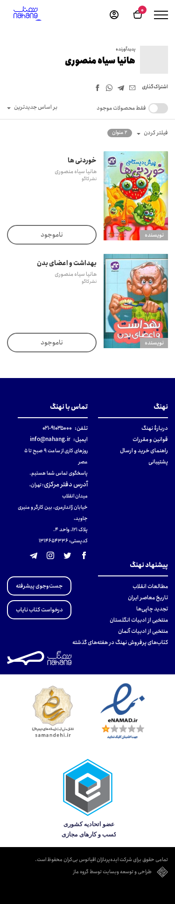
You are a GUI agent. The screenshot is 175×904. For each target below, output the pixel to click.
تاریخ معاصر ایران (148, 597)
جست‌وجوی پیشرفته (39, 586)
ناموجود (52, 235)
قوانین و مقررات (150, 439)
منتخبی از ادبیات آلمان (143, 631)
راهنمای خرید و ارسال (144, 450)
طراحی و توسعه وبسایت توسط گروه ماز (112, 872)
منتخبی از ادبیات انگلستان (139, 620)
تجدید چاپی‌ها (152, 608)
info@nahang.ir (50, 439)
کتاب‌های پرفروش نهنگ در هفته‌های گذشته (120, 642)
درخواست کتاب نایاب (39, 609)
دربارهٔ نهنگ (154, 428)
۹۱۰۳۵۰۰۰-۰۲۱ (57, 428)
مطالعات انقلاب (150, 586)
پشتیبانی (158, 461)
